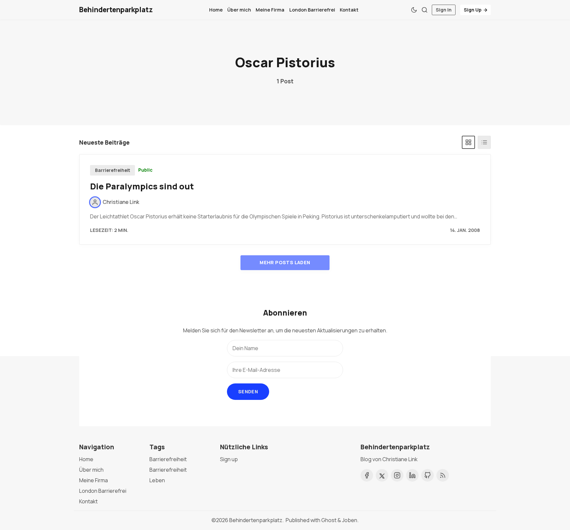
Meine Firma (270, 10)
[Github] (427, 475)
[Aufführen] (484, 142)
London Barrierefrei (312, 10)
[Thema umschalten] (414, 10)
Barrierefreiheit (112, 170)
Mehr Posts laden (285, 262)
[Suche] (424, 10)
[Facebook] (367, 475)
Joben (349, 520)
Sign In (444, 10)
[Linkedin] (412, 475)
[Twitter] (382, 475)
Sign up (229, 459)
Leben (157, 480)
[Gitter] (468, 142)
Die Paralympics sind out (142, 186)
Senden (248, 391)
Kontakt (349, 10)
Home (216, 10)
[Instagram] (397, 475)
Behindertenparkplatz (255, 520)
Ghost (328, 520)
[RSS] (442, 475)
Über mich (239, 10)
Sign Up (473, 10)
